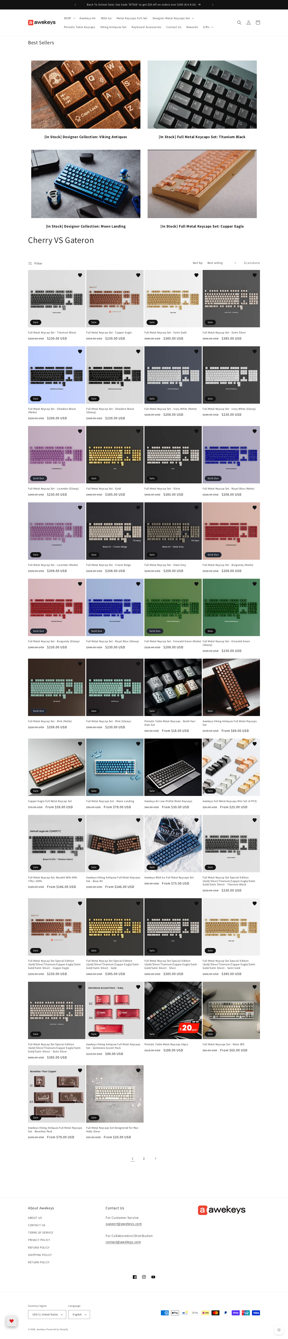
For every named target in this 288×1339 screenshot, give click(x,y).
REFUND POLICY (39, 1247)
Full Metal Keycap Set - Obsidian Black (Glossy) (110, 410)
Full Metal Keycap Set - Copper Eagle (109, 332)
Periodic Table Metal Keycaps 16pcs (166, 1044)
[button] (69, 18)
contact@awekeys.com (123, 1242)
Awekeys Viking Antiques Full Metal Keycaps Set (230, 723)
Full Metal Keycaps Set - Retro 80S (223, 1044)
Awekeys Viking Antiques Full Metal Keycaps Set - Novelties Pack (55, 1129)
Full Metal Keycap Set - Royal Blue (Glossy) (112, 641)
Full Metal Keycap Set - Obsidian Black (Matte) (52, 410)
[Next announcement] (212, 4)
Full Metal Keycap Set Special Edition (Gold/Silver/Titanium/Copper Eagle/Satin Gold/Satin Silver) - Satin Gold (229, 964)
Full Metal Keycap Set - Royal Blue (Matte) (228, 488)
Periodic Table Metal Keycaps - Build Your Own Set (170, 723)
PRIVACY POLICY (39, 1240)
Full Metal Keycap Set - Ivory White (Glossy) (229, 409)
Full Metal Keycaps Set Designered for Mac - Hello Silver (113, 1129)
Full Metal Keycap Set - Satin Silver (224, 332)
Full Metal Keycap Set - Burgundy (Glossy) (54, 641)
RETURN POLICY (39, 1262)
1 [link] (132, 1158)
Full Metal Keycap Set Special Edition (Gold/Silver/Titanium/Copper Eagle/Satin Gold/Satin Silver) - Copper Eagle (54, 964)
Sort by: (198, 263)
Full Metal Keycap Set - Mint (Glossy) (108, 721)
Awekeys (41, 1329)
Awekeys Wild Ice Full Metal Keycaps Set (169, 877)
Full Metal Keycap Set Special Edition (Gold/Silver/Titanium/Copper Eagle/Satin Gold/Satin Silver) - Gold (112, 964)
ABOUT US (35, 1218)
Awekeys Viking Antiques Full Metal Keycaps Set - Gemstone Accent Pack (113, 1046)
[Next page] (155, 1158)
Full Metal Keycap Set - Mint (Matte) (50, 721)
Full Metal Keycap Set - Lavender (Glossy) (53, 488)
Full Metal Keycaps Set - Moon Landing (110, 801)
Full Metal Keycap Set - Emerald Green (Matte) (172, 641)
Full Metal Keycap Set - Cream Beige (108, 565)
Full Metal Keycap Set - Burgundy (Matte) (228, 565)
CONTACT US (36, 1225)
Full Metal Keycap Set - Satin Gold (165, 332)
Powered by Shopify (57, 1329)
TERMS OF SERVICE (40, 1232)
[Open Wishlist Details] (11, 1321)
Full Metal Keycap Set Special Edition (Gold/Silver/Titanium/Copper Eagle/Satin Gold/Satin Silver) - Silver (170, 964)
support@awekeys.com (124, 1224)
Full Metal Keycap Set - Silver (162, 488)
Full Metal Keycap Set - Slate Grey (165, 565)
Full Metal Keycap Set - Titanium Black (52, 332)
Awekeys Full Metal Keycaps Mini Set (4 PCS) (230, 801)
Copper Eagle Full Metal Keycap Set (50, 801)
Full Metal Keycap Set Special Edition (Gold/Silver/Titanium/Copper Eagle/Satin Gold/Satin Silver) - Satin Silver (54, 1048)
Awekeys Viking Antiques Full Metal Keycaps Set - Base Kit (113, 879)
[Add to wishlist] (80, 275)
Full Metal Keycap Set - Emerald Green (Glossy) (226, 643)
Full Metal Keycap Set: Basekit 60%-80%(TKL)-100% (52, 879)
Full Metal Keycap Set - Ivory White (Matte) (170, 409)
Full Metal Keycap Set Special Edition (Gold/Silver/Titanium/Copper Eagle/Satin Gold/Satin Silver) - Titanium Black (229, 881)
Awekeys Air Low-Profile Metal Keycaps (168, 801)
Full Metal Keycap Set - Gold (103, 488)
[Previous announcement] (75, 4)
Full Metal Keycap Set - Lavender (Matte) (53, 565)
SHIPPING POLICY (40, 1255)
